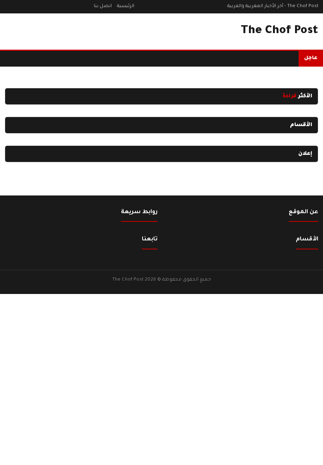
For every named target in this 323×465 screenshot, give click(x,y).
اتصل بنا (103, 6)
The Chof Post (279, 31)
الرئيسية (125, 6)
